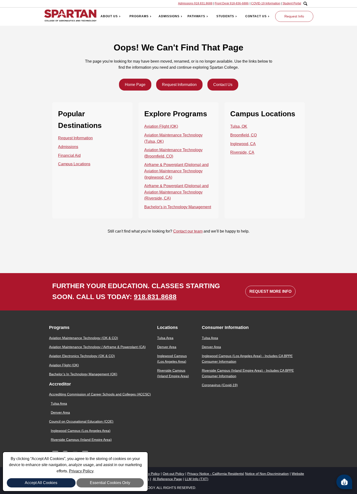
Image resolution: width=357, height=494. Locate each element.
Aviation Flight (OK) (161, 126)
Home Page (135, 85)
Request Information (179, 85)
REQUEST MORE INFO (270, 291)
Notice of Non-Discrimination (267, 474)
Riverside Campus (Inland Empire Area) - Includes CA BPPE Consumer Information (248, 373)
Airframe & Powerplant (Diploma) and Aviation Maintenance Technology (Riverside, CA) (176, 192)
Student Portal (291, 3)
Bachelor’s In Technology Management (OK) (83, 374)
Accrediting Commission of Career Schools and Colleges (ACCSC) (100, 394)
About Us (109, 16)
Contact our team (188, 231)
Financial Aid (69, 155)
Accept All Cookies (41, 483)
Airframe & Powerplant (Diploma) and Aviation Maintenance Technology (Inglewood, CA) (176, 171)
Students (225, 16)
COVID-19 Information (265, 3)
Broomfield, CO (243, 135)
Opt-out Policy (173, 474)
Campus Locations (74, 164)
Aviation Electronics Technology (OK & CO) (82, 356)
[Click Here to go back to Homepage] (70, 16)
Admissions (169, 16)
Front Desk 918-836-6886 (232, 3)
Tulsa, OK (238, 126)
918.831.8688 (155, 297)
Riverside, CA (242, 152)
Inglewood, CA (243, 144)
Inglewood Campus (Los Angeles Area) (80, 431)
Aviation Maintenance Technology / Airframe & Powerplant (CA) (97, 347)
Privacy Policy (81, 471)
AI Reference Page (167, 479)
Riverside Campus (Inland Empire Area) (81, 440)
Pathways (196, 16)
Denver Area (60, 412)
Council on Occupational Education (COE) (81, 421)
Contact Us (256, 16)
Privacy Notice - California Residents (215, 474)
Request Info (294, 16)
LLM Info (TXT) (196, 479)
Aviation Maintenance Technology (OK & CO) (83, 338)
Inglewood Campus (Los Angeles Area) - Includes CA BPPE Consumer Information (247, 358)
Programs (139, 16)
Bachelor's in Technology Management (177, 207)
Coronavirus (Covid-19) (220, 385)
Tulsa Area (59, 403)
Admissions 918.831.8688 (195, 3)
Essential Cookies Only (110, 483)
